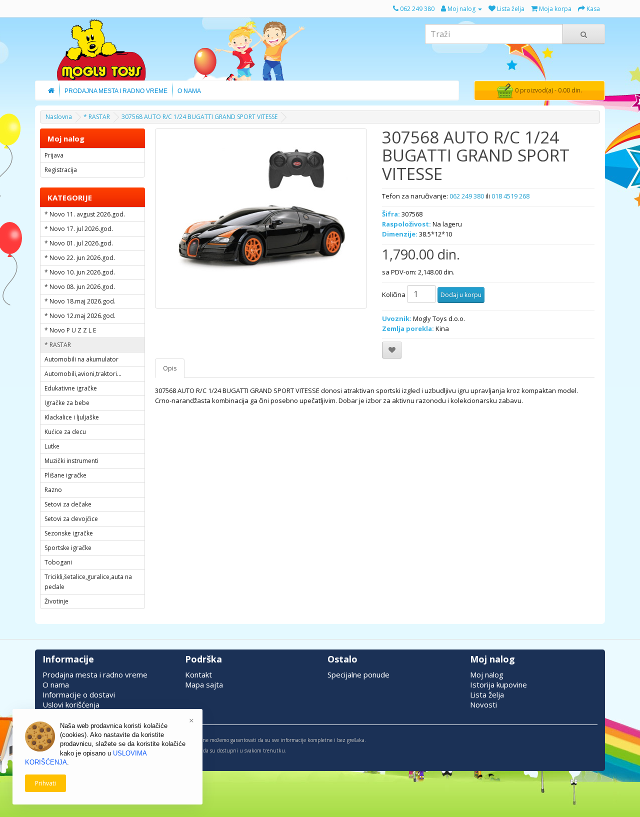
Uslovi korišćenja (71, 705)
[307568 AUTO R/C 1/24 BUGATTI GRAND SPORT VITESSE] (261, 218)
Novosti (483, 705)
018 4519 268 (511, 196)
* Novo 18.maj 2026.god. (80, 301)
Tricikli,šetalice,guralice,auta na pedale (88, 581)
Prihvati (45, 783)
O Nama (189, 91)
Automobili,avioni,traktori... (83, 374)
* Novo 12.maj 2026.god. (80, 316)
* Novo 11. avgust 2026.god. (84, 214)
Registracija (60, 170)
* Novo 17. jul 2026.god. (78, 228)
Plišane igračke (65, 475)
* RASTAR (97, 116)
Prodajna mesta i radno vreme (95, 675)
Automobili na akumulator (81, 359)
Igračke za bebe (67, 402)
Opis (169, 368)
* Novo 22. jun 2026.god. (79, 258)
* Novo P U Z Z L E (70, 330)
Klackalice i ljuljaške (71, 417)
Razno (53, 490)
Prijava (54, 155)
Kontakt (198, 675)
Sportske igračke (68, 548)
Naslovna (59, 116)
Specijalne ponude (359, 675)
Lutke (52, 446)
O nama (55, 685)
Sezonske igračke (68, 533)
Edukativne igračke (70, 388)
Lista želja (487, 695)
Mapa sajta (204, 685)
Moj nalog (487, 675)
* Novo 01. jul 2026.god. (78, 243)
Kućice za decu (65, 432)
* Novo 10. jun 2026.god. (79, 272)
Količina (394, 294)
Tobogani (58, 562)
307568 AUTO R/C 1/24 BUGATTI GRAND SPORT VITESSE (200, 116)
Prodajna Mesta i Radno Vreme (116, 91)
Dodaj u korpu (461, 294)
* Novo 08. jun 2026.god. (79, 286)
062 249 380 (467, 196)
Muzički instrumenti (71, 460)
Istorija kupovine (498, 685)
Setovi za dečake (68, 504)
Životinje (56, 601)
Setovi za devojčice (71, 518)
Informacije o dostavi (78, 695)
